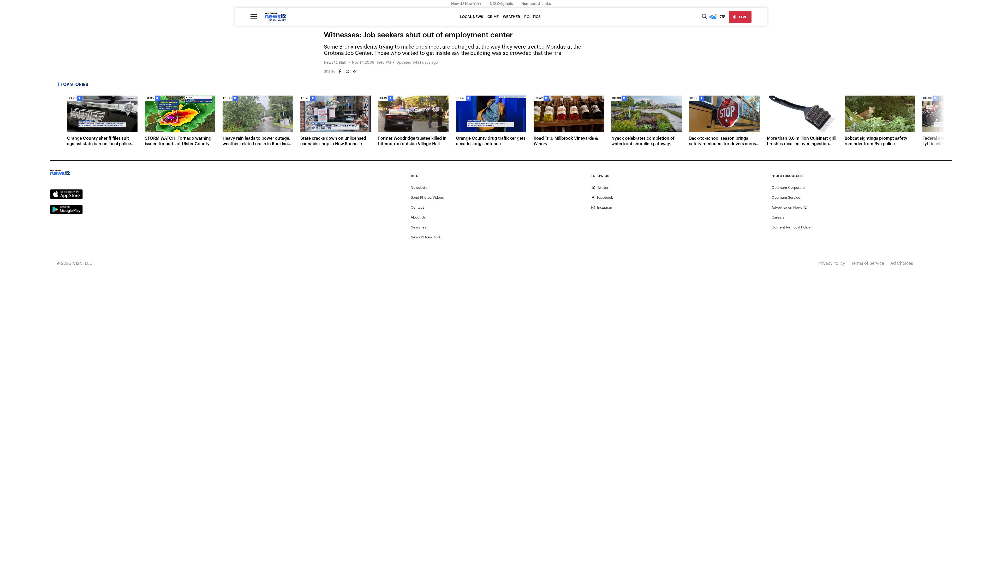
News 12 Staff (335, 62)
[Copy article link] (355, 71)
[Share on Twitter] (347, 71)
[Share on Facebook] (340, 71)
